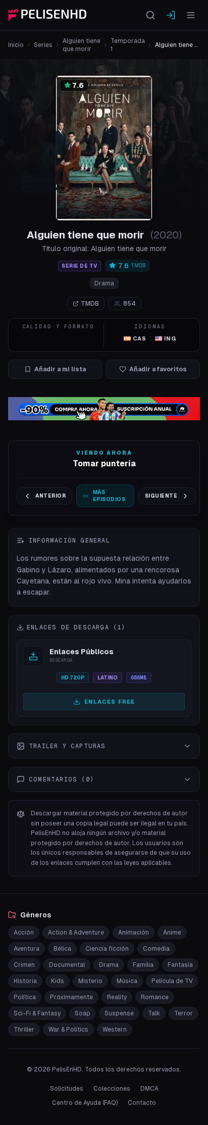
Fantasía (180, 964)
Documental (67, 964)
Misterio (90, 981)
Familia (143, 964)
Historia (25, 981)
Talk (154, 1013)
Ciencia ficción (107, 948)
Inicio (16, 44)
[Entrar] (171, 15)
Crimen (24, 964)
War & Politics (68, 1029)
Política (25, 997)
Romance (155, 997)
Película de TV (172, 981)
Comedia (156, 948)
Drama (104, 283)
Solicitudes (66, 1088)
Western (114, 1029)
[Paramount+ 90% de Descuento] (104, 409)
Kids (57, 981)
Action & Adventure (76, 932)
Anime (172, 932)
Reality (117, 997)
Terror (183, 1013)
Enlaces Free (109, 702)
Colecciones (111, 1088)
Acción (24, 932)
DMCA (149, 1088)
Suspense (119, 1013)
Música (127, 981)
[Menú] (191, 15)
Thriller (24, 1029)
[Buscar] (150, 15)
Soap (82, 1013)
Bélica (62, 948)
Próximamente (71, 997)
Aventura (26, 948)
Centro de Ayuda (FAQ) (85, 1102)
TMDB (90, 303)
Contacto (142, 1102)
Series (43, 44)
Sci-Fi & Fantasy (37, 1013)
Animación (133, 932)
